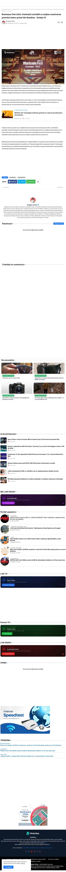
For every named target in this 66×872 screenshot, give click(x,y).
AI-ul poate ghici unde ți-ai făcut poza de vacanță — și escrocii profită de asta (49, 398)
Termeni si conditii (53, 859)
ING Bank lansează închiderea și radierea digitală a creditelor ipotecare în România (35, 479)
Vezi (22, 863)
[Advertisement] (33, 37)
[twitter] (29, 851)
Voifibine (30, 847)
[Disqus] (33, 287)
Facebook (13, 181)
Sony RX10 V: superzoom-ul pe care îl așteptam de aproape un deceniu (15, 398)
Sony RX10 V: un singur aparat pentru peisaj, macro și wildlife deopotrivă (49, 378)
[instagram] (34, 851)
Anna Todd (3, 754)
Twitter (23, 181)
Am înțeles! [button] (8, 867)
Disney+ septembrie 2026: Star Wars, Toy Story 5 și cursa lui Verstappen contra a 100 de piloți (36, 447)
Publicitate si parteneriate (38, 859)
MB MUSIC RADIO (37, 847)
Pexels (43, 867)
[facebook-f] (26, 851)
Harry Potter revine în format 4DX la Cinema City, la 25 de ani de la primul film (33, 439)
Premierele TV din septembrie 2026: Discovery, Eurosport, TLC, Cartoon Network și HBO (35, 455)
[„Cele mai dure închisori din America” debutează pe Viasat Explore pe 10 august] (4, 529)
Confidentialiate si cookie (33, 861)
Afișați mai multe (58, 223)
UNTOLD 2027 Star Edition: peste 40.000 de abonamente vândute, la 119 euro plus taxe (37, 560)
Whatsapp (31, 181)
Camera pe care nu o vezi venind (11, 378)
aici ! (50, 844)
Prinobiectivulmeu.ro (48, 847)
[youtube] (32, 851)
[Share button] (38, 182)
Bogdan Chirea (32, 205)
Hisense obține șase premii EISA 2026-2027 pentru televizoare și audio (31, 463)
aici (45, 842)
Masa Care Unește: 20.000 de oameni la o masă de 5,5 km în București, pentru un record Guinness (37, 550)
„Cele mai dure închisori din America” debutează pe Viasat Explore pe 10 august (35, 528)
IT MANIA (24, 847)
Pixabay (53, 867)
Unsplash (48, 867)
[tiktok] (40, 851)
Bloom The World (5, 743)
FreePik (57, 867)
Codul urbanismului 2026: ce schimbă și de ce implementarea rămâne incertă (33, 471)
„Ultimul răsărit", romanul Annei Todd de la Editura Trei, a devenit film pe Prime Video (26, 756)
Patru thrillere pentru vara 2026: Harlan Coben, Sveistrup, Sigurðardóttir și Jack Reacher (35, 539)
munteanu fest (15, 9)
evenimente (12, 177)
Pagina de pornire (6, 9)
